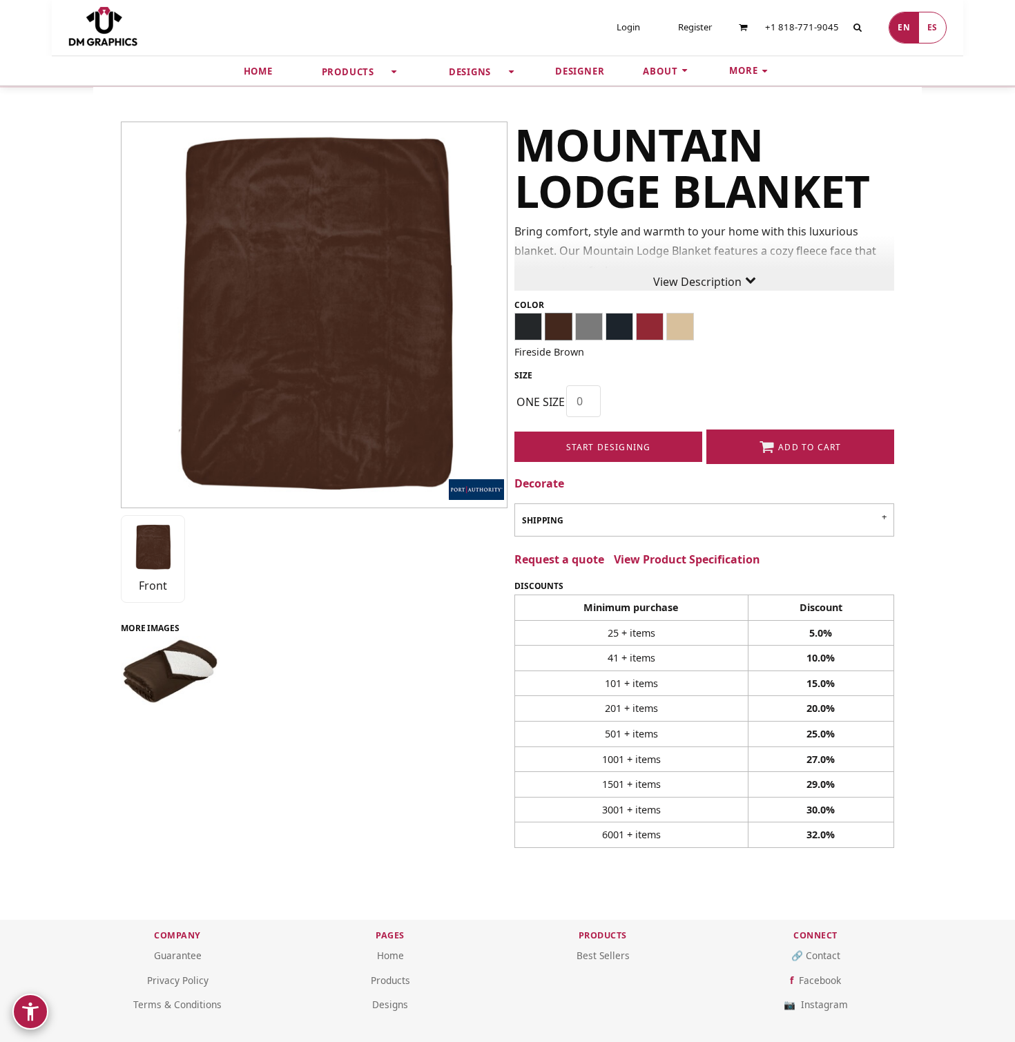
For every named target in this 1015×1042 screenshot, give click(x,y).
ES (932, 26)
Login (628, 27)
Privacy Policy (178, 980)
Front (153, 585)
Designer (579, 71)
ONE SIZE (540, 401)
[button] (743, 27)
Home (258, 71)
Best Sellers (603, 955)
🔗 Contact (815, 955)
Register (695, 27)
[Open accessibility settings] (30, 1012)
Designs (390, 1004)
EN (904, 26)
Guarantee (178, 955)
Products (390, 980)
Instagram (824, 1004)
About (660, 71)
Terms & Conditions (177, 1004)
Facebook (820, 980)
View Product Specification (687, 559)
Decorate (539, 483)
